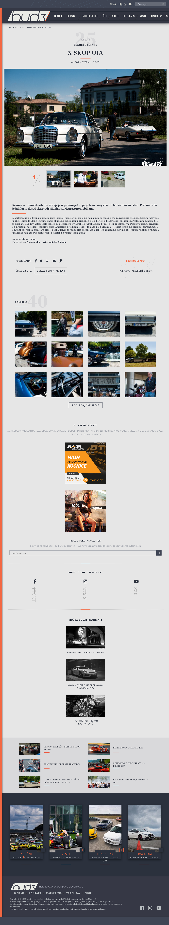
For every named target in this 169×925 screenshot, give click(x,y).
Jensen (108, 431)
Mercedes (133, 431)
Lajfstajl (72, 16)
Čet (105, 16)
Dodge (71, 431)
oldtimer (150, 431)
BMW (44, 431)
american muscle (31, 431)
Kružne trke (26, 855)
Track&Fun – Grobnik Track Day (62, 764)
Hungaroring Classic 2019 (128, 747)
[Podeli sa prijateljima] (54, 261)
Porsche (73, 434)
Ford (95, 431)
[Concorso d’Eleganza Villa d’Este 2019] (99, 765)
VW (88, 434)
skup (82, 434)
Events (92, 44)
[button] (162, 4)
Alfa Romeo (13, 431)
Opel (159, 431)
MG (141, 431)
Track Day (157, 16)
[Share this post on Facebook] (36, 261)
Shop (88, 893)
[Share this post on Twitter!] (41, 261)
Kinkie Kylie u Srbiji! (66, 857)
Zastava (96, 434)
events (80, 431)
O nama (113, 4)
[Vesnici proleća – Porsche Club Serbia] (29, 749)
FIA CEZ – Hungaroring (27, 857)
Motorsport (90, 16)
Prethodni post (136, 261)
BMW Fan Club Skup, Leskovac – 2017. (130, 781)
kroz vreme (120, 431)
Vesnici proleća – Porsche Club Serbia (62, 748)
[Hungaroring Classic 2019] (99, 749)
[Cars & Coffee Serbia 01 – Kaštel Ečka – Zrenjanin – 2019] (29, 782)
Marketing (54, 893)
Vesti (143, 16)
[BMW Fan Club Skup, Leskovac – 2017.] (99, 782)
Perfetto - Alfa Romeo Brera (135, 271)
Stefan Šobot (91, 62)
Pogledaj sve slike (85, 405)
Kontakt (35, 893)
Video (115, 16)
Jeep (101, 431)
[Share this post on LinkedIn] (60, 261)
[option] (58, 179)
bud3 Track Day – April (144, 857)
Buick (52, 431)
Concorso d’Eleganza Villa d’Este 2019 (129, 764)
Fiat (88, 431)
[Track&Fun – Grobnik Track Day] (29, 765)
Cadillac (61, 431)
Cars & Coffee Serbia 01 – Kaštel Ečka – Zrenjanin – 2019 (62, 781)
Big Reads (129, 16)
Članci (58, 16)
